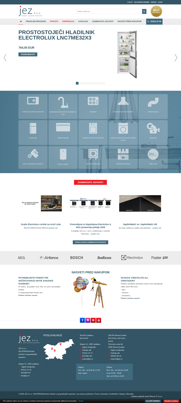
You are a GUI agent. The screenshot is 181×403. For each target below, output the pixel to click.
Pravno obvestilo (101, 394)
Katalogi (83, 21)
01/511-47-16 (155, 21)
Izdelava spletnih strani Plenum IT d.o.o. (147, 396)
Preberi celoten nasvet (27, 295)
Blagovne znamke (141, 2)
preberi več (53, 228)
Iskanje (122, 394)
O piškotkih (113, 394)
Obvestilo (129, 394)
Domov (130, 2)
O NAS (160, 2)
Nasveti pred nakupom (129, 21)
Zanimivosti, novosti (102, 21)
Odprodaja (68, 21)
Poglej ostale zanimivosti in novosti (90, 242)
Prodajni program (36, 21)
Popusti (54, 21)
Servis (153, 2)
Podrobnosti (28, 54)
